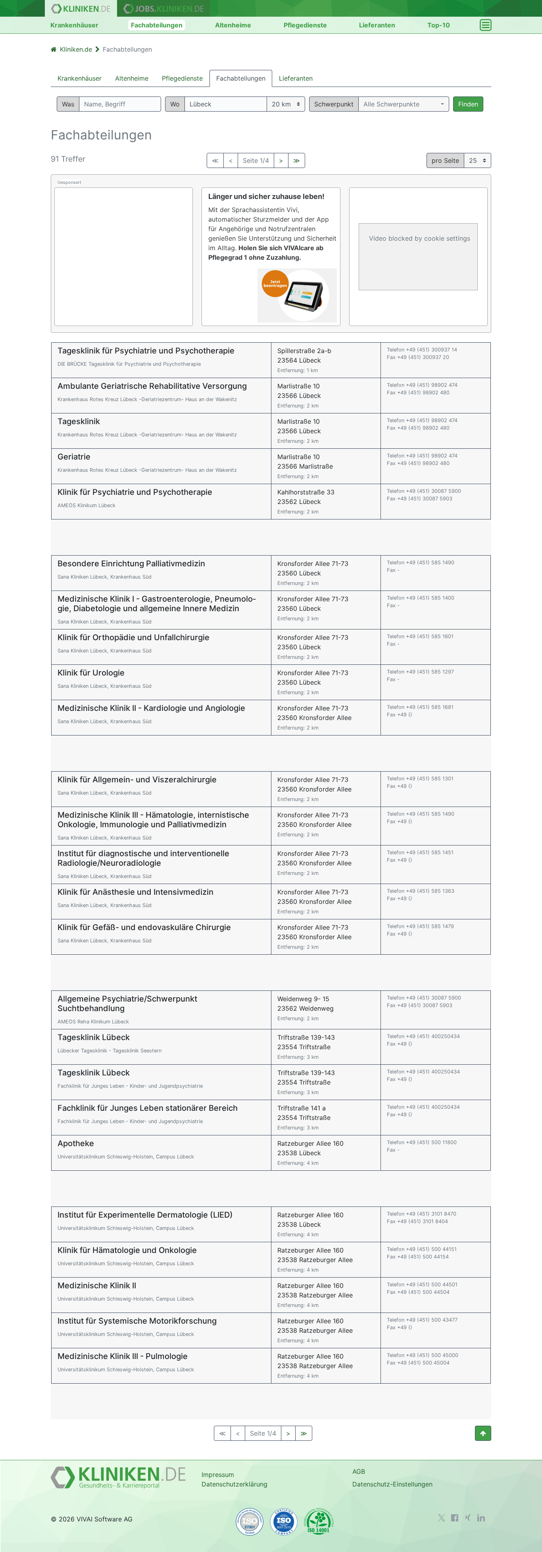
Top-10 (438, 25)
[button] (403, 104)
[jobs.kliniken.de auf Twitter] (441, 1517)
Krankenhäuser (74, 25)
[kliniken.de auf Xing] (468, 1517)
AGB (358, 1471)
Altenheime (233, 25)
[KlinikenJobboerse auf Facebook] (454, 1517)
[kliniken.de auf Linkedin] (481, 1517)
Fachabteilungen (157, 25)
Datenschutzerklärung (234, 1484)
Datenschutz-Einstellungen (392, 1484)
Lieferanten (377, 25)
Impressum (218, 1475)
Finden (468, 104)
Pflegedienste (305, 25)
